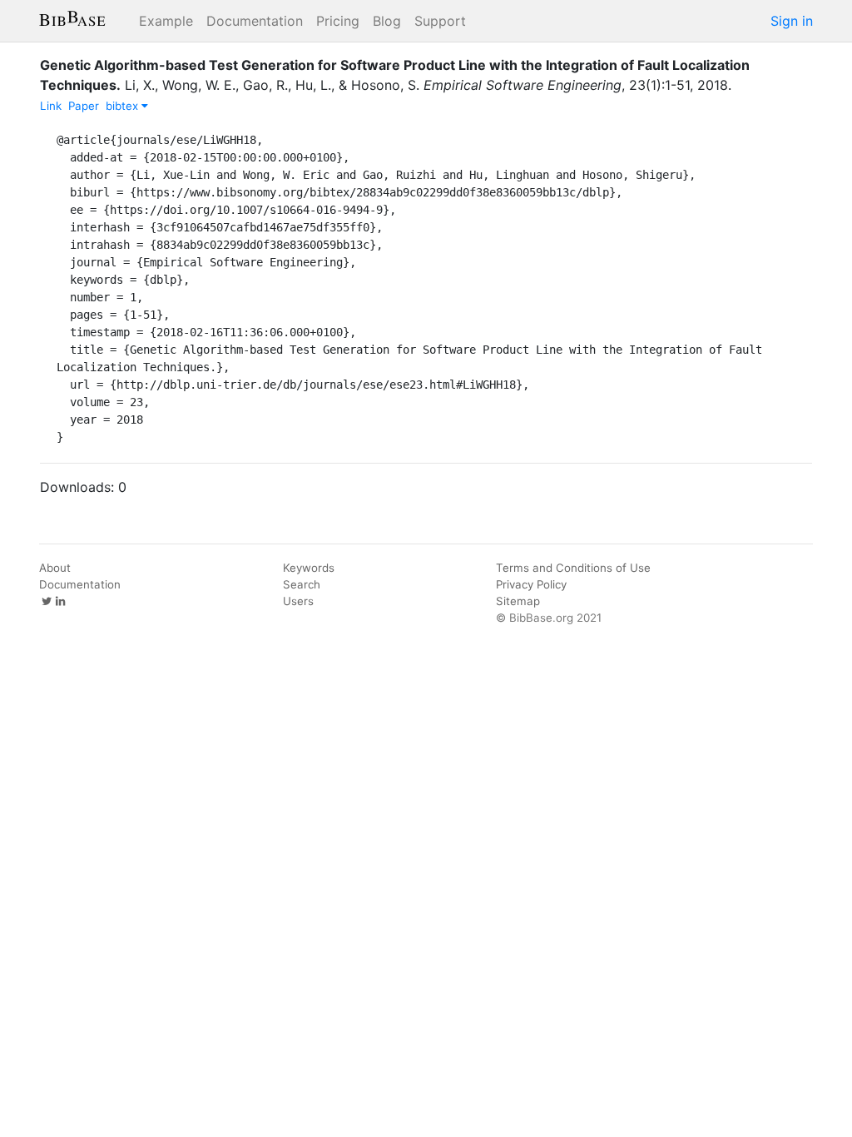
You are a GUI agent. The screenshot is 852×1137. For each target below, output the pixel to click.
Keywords (308, 567)
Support (440, 20)
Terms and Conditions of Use (573, 567)
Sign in (791, 20)
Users (298, 601)
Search (301, 584)
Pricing (337, 20)
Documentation (254, 20)
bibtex (123, 105)
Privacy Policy (531, 584)
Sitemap (518, 601)
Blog (387, 20)
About (55, 567)
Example (166, 20)
